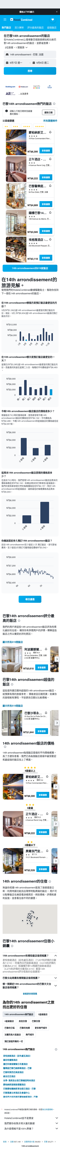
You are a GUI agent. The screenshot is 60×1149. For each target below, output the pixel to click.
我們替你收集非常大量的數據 (19, 1123)
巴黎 (45, 1141)
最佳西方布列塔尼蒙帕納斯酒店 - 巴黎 (20, 1096)
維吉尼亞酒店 (9, 1076)
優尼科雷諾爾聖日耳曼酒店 (15, 1063)
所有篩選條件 (50, 120)
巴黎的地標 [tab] (25, 1027)
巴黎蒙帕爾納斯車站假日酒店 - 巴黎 (19, 1088)
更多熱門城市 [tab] (41, 1027)
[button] (57, 11)
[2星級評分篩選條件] (6, 127)
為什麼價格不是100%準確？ (19, 1128)
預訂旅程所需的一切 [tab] (14, 1041)
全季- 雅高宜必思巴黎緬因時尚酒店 (19, 1080)
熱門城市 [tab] (30, 1034)
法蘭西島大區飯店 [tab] (13, 1034)
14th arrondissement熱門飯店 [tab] (19, 1014)
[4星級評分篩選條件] (26, 127)
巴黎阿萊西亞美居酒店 (13, 1072)
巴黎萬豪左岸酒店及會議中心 (16, 1092)
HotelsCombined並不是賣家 (18, 1118)
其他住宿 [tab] (23, 1021)
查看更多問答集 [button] (30, 993)
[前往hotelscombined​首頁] (21, 19)
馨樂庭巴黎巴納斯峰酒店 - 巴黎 (17, 1068)
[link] (30, 268)
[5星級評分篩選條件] (39, 127)
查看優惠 (46, 150)
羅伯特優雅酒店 (10, 1059)
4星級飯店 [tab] (9, 1021)
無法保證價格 (47, 1109)
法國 (12, 1141)
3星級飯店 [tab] (42, 1014)
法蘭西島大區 (29, 1141)
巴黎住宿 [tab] (36, 1021)
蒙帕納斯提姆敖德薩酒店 (14, 1084)
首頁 (5, 1141)
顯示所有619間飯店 (13, 642)
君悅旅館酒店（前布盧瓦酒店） (17, 1055)
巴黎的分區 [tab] (10, 1027)
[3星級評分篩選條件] (15, 127)
